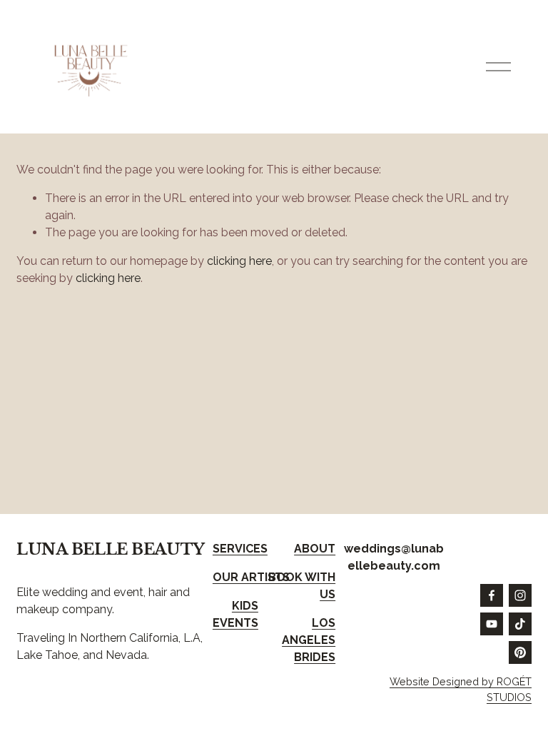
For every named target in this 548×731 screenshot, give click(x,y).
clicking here (239, 261)
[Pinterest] (520, 652)
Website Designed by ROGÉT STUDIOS (461, 689)
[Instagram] (520, 595)
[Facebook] (491, 595)
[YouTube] (491, 623)
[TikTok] (520, 623)
